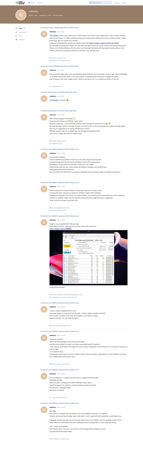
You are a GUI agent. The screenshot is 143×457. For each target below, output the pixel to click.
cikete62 (55, 100)
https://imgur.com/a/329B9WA (61, 229)
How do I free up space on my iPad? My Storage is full (59, 92)
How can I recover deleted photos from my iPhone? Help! (60, 28)
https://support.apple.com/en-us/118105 (104, 43)
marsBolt (55, 36)
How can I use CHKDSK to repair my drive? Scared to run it (60, 149)
